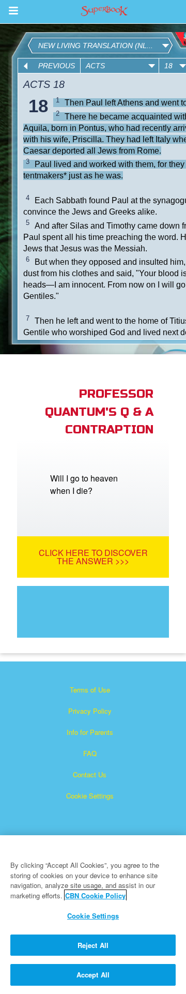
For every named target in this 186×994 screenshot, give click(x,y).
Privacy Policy (90, 711)
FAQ (90, 753)
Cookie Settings (90, 796)
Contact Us (89, 774)
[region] (93, 914)
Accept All (93, 975)
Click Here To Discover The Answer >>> (93, 557)
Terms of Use (90, 690)
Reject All (93, 945)
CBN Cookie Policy (95, 895)
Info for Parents (90, 732)
